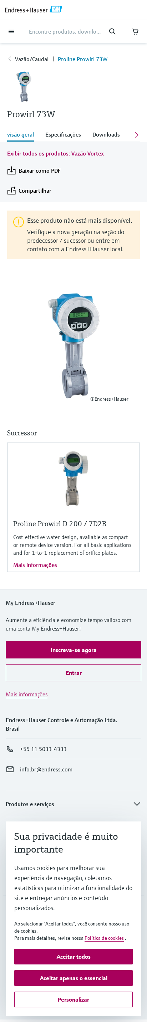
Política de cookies (104, 938)
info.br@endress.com (46, 769)
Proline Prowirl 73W (82, 59)
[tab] (23, 135)
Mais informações (35, 564)
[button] (73, 649)
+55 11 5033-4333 (43, 748)
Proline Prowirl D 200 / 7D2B (59, 523)
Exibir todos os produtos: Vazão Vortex (55, 153)
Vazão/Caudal (32, 59)
